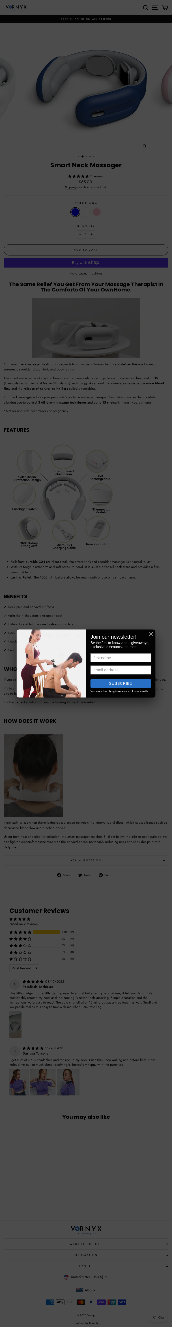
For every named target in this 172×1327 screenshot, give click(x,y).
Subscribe (120, 683)
